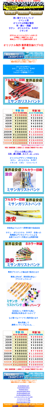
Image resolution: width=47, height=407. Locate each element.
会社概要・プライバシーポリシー (23, 406)
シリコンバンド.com (23, 400)
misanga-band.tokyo (23, 391)
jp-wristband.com (23, 386)
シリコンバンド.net (23, 399)
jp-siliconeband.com (23, 393)
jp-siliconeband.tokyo (23, 395)
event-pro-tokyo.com (23, 402)
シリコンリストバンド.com (23, 397)
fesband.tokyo (23, 389)
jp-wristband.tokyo (23, 387)
